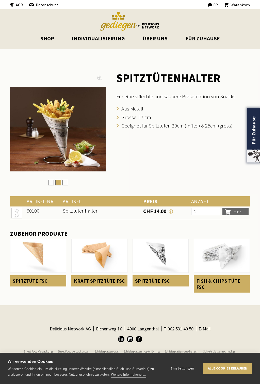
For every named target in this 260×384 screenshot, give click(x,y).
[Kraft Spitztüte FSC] (99, 263)
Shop (47, 38)
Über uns (155, 38)
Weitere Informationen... (128, 374)
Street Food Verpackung (38, 351)
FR (215, 4)
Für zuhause (202, 38)
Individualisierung (98, 38)
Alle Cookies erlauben (227, 368)
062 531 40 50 (180, 329)
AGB (19, 4)
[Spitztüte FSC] (38, 263)
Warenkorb (240, 4)
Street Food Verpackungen (74, 351)
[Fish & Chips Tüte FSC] (222, 266)
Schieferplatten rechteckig (219, 351)
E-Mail (204, 329)
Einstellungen (182, 368)
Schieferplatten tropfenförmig (141, 351)
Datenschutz (46, 4)
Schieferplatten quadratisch (181, 351)
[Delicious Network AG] (130, 21)
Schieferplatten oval (106, 351)
